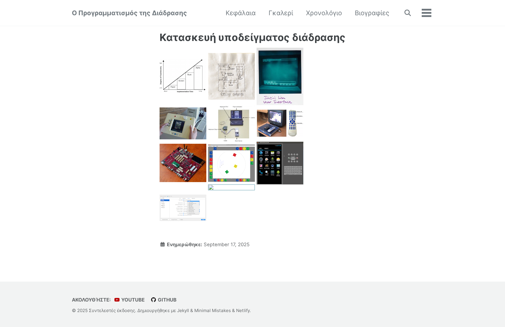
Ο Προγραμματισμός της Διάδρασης (129, 13)
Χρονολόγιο (324, 13)
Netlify (243, 310)
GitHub (167, 300)
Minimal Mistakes (212, 310)
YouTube (132, 300)
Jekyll (183, 310)
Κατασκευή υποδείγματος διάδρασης (252, 37)
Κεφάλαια (241, 13)
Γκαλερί (281, 13)
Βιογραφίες (372, 13)
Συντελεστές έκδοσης (112, 310)
